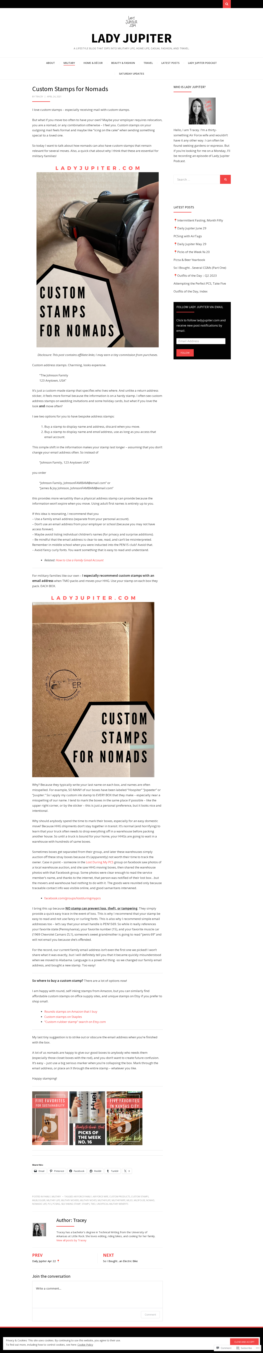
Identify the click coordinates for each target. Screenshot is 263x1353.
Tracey (39, 96)
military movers (70, 1200)
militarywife (118, 1200)
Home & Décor (93, 63)
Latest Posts (170, 63)
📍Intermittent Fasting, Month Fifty (198, 220)
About (50, 63)
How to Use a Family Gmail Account (80, 560)
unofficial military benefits (112, 1203)
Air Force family (83, 1196)
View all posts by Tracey (71, 1240)
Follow (185, 352)
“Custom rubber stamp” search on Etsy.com (75, 1022)
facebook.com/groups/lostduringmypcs (72, 898)
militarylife (104, 1200)
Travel (148, 63)
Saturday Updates (131, 73)
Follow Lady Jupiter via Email (199, 307)
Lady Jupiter (131, 38)
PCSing (56, 1203)
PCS (50, 1203)
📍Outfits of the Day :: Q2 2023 (195, 275)
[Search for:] (197, 179)
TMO (93, 1203)
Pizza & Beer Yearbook (189, 260)
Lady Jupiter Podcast (202, 63)
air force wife (100, 1196)
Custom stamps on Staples (63, 1017)
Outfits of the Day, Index (191, 291)
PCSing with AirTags (188, 236)
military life (53, 1200)
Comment (150, 1314)
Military (69, 63)
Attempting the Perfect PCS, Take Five (200, 283)
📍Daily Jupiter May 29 (190, 244)
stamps (86, 1203)
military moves (88, 1200)
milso (129, 1200)
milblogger (38, 1200)
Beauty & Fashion (123, 63)
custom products (119, 1196)
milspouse (139, 1200)
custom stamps (139, 1196)
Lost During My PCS (99, 862)
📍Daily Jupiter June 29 (190, 228)
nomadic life (39, 1203)
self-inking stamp (71, 1203)
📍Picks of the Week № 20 (192, 252)
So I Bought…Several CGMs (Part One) (200, 268)
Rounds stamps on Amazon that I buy (70, 1011)
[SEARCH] (225, 179)
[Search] (227, 4)
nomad (150, 1200)
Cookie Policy (85, 1344)
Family (47, 1196)
